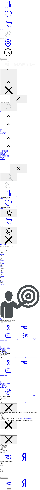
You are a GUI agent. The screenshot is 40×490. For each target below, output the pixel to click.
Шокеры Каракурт (3, 128)
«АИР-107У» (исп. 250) (4, 150)
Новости (1, 376)
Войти (2, 451)
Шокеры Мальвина (3, 131)
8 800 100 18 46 (3, 244)
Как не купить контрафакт (5, 348)
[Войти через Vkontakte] (8, 460)
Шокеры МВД (2, 133)
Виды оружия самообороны (5, 347)
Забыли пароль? (6, 451)
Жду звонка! (3, 419)
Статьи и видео (3, 349)
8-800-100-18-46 (3, 387)
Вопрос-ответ (2, 346)
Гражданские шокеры (4, 111)
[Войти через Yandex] (24, 460)
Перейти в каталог (3, 9)
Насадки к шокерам (3, 158)
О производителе (3, 340)
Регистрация (5, 444)
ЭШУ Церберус (3, 132)
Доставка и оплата (3, 344)
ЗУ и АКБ (2, 160)
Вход (1, 444)
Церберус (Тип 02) (3, 154)
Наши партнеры (3, 342)
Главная (1, 319)
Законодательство (3, 350)
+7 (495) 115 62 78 (3, 248)
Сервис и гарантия (3, 343)
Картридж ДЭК (3, 152)
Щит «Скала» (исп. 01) (4, 155)
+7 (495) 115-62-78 (3, 386)
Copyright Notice (16, 357)
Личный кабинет (34, 357)
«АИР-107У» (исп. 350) (4, 151)
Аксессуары (2, 159)
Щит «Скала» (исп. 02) (4, 156)
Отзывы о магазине (3, 345)
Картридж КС (2, 153)
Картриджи (2, 157)
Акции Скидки (1, 163)
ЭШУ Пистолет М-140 (4, 129)
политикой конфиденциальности (26, 418)
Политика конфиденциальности (25, 357)
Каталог (8, 69)
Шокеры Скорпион (3, 130)
